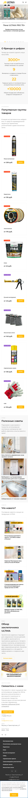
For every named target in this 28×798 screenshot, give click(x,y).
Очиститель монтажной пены (12, 744)
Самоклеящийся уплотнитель (12, 761)
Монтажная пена (8, 741)
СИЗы (4, 755)
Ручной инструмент (10, 297)
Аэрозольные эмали (10, 368)
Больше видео (7, 658)
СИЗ (5, 403)
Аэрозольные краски (9, 758)
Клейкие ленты (7, 764)
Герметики (7, 194)
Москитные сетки (9, 332)
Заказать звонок (7, 712)
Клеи (5, 263)
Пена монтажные (9, 159)
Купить (21, 162)
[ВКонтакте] (2, 734)
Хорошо (14, 794)
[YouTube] (5, 734)
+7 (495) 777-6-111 (6, 716)
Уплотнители (8, 228)
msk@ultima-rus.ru (7, 720)
